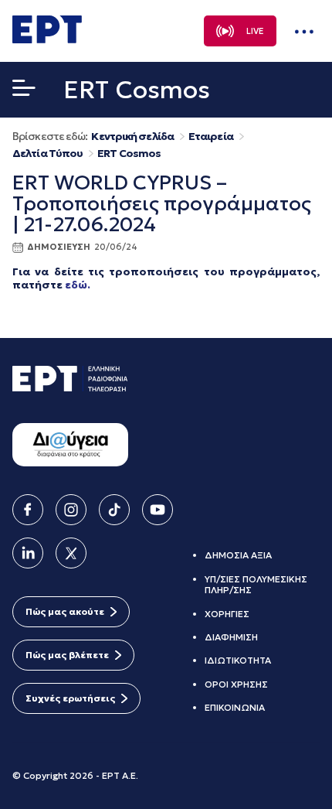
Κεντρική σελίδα (132, 136)
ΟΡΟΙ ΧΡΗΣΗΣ (236, 684)
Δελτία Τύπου (47, 153)
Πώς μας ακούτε (64, 611)
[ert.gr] (47, 38)
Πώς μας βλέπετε (67, 655)
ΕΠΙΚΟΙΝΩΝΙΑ (235, 707)
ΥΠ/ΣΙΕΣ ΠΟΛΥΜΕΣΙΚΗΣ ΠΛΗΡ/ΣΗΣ (256, 584)
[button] (24, 91)
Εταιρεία (210, 136)
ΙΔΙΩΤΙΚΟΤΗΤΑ (238, 660)
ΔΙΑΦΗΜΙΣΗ (231, 637)
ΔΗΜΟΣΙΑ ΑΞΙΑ (238, 555)
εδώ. (77, 285)
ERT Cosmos (129, 153)
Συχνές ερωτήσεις (70, 698)
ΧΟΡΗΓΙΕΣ (227, 614)
